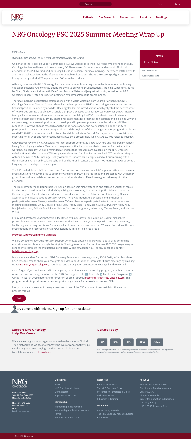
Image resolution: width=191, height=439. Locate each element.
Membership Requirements (68, 406)
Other (157, 342)
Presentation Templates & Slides (113, 391)
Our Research (61, 391)
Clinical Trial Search (107, 384)
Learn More (44, 352)
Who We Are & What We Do (153, 384)
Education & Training (107, 398)
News (160, 4)
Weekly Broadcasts (150, 76)
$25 (102, 342)
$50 (115, 342)
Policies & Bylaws (105, 395)
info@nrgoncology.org (21, 411)
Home (146, 62)
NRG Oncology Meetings (67, 388)
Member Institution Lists (67, 417)
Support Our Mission (65, 395)
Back (19, 298)
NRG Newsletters (149, 70)
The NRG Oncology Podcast (110, 388)
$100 (142, 342)
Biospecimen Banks (149, 395)
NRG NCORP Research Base (153, 406)
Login (178, 4)
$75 (128, 342)
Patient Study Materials (109, 410)
